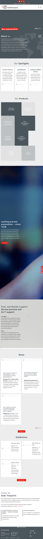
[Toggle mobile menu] (40, 7)
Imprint (7, 537)
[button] (2, 536)
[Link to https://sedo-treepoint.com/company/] (39, 36)
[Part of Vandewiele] (21, 527)
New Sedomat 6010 (10, 29)
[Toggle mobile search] (38, 7)
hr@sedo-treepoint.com (18, 506)
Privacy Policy (12, 537)
